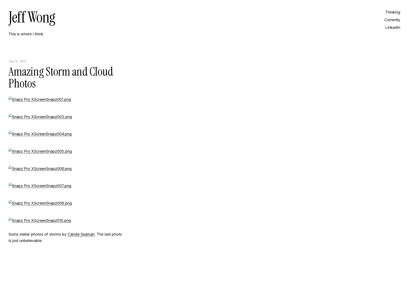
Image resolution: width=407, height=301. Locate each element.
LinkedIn (392, 27)
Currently (392, 20)
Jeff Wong (31, 17)
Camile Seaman (81, 234)
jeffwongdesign (65, 287)
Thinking (392, 12)
